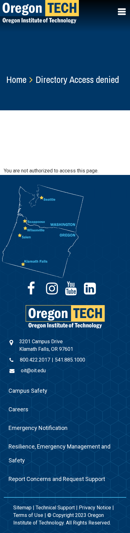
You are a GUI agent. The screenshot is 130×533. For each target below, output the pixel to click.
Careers (18, 409)
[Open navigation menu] (122, 11)
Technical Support (55, 508)
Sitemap (22, 508)
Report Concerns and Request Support (57, 479)
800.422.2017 (35, 360)
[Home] (65, 316)
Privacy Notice (95, 508)
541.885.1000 (70, 360)
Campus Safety (28, 390)
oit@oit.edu (33, 371)
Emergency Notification (38, 428)
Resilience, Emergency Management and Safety (59, 453)
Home (16, 79)
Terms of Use (28, 515)
